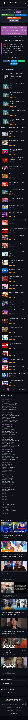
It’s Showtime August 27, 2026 (16, 205)
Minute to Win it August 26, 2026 (17, 373)
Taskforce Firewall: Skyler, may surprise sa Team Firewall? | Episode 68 (16, 75)
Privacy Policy (10, 710)
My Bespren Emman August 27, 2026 (16, 190)
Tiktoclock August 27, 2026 (15, 212)
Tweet (14, 60)
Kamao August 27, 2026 (15, 166)
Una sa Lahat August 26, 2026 (16, 366)
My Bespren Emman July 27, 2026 (17, 93)
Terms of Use (18, 710)
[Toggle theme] (25, 3)
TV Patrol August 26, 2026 (15, 336)
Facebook (6, 60)
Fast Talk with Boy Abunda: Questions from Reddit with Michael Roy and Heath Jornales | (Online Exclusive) (13, 575)
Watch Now (12, 78)
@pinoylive (14, 27)
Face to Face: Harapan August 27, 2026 (17, 220)
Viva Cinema (22, 14)
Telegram (15, 63)
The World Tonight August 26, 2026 (16, 277)
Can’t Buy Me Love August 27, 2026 (16, 174)
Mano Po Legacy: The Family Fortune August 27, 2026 (16, 158)
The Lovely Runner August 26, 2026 (16, 252)
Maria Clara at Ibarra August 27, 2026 (17, 141)
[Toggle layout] (23, 3)
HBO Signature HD (14, 17)
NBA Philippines (8, 14)
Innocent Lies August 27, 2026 (16, 235)
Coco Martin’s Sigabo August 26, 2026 (17, 319)
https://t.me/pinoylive (18, 33)
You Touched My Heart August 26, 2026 (16, 261)
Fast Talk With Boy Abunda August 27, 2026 (15, 150)
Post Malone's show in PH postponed (11, 595)
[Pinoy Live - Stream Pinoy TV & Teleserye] (12, 4)
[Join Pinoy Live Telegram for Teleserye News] (14, 713)
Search (18, 12)
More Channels (14, 20)
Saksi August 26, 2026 (14, 269)
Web (8, 12)
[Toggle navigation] (27, 3)
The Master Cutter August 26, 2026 (16, 328)
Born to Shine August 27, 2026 (16, 182)
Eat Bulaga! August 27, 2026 (16, 198)
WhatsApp (22, 60)
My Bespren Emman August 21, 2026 (17, 102)
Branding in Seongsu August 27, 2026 (17, 132)
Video (12, 12)
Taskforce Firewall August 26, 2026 (16, 301)
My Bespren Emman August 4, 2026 (17, 111)
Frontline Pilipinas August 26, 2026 (16, 344)
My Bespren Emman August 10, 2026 (17, 120)
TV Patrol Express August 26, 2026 (16, 381)
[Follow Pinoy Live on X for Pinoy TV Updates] (11, 713)
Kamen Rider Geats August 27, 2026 (16, 243)
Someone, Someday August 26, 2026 (17, 310)
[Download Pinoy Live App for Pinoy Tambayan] (16, 713)
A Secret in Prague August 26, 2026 (16, 293)
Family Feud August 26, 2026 (16, 359)
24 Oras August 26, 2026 (15, 352)
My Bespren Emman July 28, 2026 (17, 84)
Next (23, 389)
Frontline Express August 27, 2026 (17, 228)
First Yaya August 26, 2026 (15, 285)
